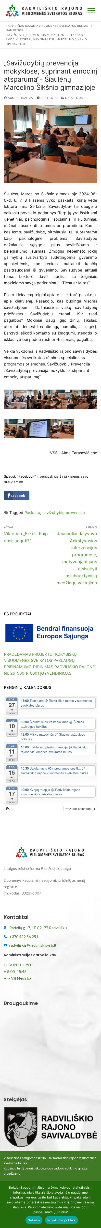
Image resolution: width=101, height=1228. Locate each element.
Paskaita (32, 512)
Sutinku (34, 1220)
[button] (8, 808)
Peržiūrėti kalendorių (79, 808)
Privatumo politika (61, 1220)
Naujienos (73, 98)
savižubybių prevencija (63, 512)
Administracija (20, 98)
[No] (93, 1206)
